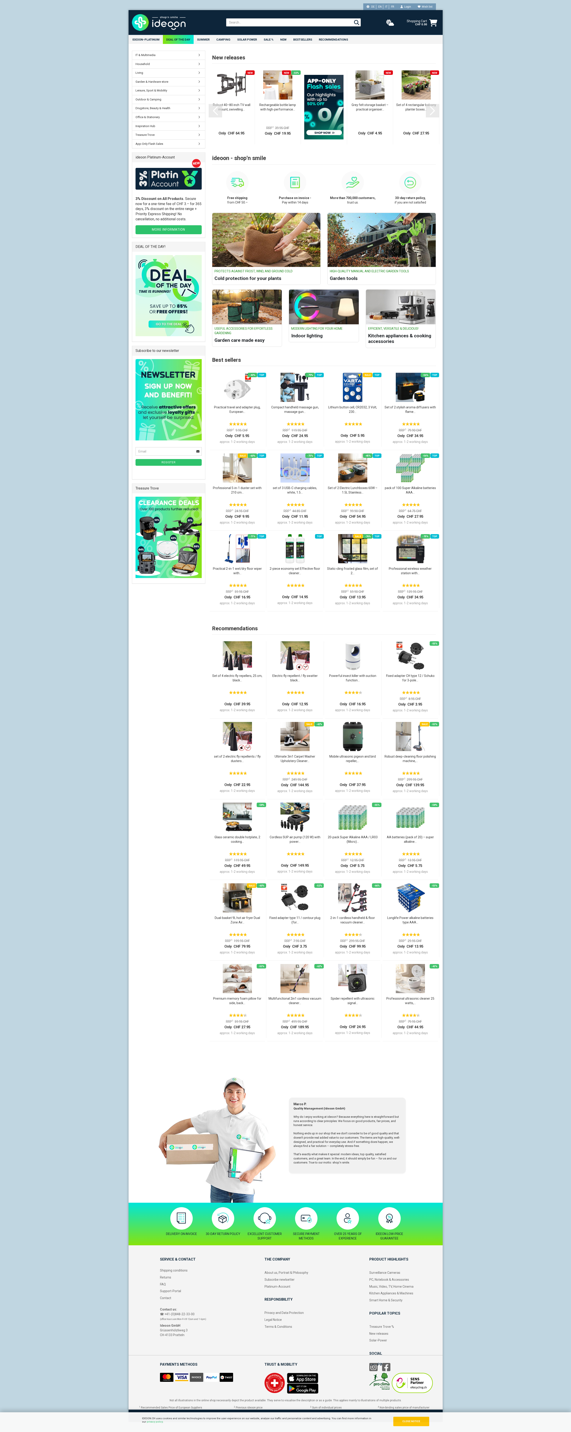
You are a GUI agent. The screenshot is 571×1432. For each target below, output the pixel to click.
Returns (165, 1277)
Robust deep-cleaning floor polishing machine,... (410, 759)
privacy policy (155, 1421)
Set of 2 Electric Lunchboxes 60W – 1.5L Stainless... (352, 490)
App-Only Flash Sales (149, 143)
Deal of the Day (178, 39)
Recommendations (333, 39)
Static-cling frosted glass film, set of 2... (352, 571)
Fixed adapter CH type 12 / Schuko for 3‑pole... (410, 678)
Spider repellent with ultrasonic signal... (352, 1001)
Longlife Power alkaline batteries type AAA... (410, 920)
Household (143, 64)
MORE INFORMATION (168, 229)
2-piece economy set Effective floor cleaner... (295, 571)
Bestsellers (302, 39)
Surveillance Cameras (384, 1272)
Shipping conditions (174, 1270)
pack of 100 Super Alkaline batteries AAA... (410, 490)
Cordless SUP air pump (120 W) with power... (295, 839)
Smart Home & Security (386, 1300)
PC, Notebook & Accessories (389, 1279)
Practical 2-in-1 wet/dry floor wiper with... (237, 571)
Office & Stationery (148, 117)
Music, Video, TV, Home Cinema (391, 1286)
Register (169, 462)
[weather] (390, 22)
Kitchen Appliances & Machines (391, 1293)
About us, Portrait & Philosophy (286, 1272)
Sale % (268, 39)
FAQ (163, 1284)
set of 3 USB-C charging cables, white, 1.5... (295, 490)
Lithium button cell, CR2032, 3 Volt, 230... (352, 409)
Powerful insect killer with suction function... (352, 678)
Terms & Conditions (278, 1326)
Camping (223, 39)
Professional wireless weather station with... (410, 571)
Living (139, 72)
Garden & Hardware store (152, 81)
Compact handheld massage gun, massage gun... (295, 409)
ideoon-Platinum (146, 39)
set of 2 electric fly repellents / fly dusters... (237, 759)
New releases (378, 1333)
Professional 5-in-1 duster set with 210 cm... (237, 490)
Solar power (247, 39)
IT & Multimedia (145, 55)
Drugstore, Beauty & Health (153, 108)
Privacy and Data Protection (284, 1313)
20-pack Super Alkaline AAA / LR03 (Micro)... (353, 839)
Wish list (426, 6)
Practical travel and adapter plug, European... (237, 409)
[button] (215, 110)
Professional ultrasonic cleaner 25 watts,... (410, 1001)
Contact (165, 1298)
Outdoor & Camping (148, 99)
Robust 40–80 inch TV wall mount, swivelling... (231, 107)
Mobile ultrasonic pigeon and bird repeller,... (352, 759)
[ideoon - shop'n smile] (175, 22)
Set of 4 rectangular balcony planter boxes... (416, 107)
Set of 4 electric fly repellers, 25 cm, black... (237, 678)
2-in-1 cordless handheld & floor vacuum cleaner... (352, 920)
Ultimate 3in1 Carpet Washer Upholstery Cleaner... (295, 759)
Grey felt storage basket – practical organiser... (370, 107)
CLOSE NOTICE (411, 1421)
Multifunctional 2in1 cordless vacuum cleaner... (295, 1001)
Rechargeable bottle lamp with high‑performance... (277, 107)
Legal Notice (273, 1320)
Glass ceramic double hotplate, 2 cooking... (237, 839)
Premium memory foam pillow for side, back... (237, 1001)
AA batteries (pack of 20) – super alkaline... (410, 839)
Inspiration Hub (145, 126)
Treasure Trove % (381, 1326)
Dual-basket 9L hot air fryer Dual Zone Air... (237, 920)
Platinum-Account (277, 1286)
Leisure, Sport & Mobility (151, 90)
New (283, 39)
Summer (203, 39)
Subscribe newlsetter (280, 1279)
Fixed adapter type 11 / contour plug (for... (294, 920)
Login (407, 6)
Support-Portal (170, 1291)
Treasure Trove (145, 134)
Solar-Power (378, 1340)
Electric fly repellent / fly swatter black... (295, 678)
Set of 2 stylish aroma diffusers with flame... (410, 409)
